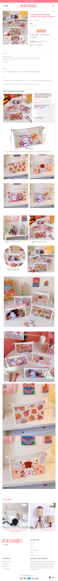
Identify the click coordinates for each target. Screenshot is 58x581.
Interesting (42, 41)
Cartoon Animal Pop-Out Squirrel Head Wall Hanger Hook (42, 530)
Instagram (27, 1)
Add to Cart (41, 31)
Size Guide (34, 37)
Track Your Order (34, 550)
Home (31, 11)
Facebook (25, 1)
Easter (37, 41)
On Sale (47, 41)
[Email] (40, 45)
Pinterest (30, 1)
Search (31, 552)
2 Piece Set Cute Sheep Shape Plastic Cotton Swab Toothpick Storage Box (15, 530)
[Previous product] (52, 11)
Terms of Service (6, 568)
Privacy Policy (6, 566)
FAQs (31, 547)
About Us (32, 542)
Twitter (29, 1)
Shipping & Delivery (7, 561)
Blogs (31, 545)
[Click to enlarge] (5, 33)
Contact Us (32, 555)
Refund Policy (6, 564)
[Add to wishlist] (25, 505)
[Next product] (55, 11)
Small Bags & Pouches (38, 11)
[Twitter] (36, 45)
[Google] (38, 45)
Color (31, 23)
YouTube (32, 1)
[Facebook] (34, 45)
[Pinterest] (42, 45)
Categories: (33, 41)
